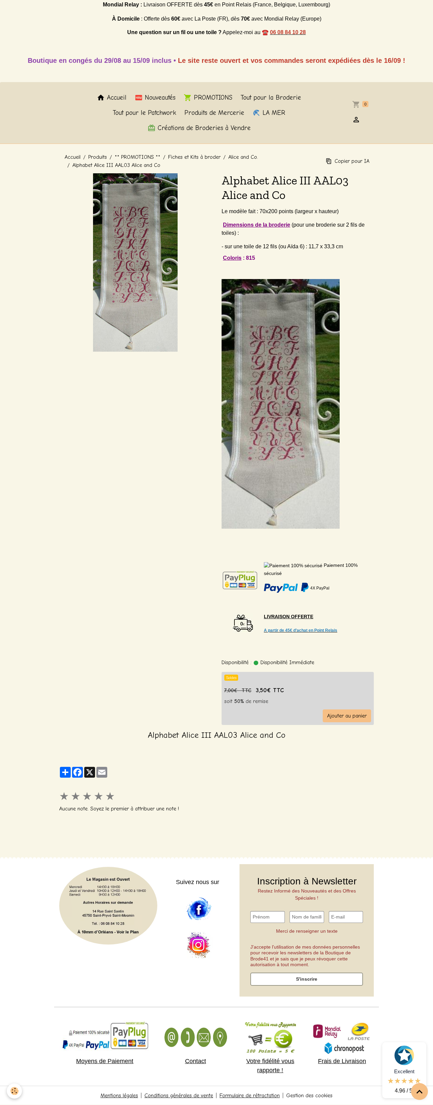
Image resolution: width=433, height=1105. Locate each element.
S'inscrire (306, 979)
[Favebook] (198, 909)
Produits (97, 157)
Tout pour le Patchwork (144, 113)
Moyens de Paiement (104, 1061)
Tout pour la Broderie (271, 97)
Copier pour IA (352, 161)
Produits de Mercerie (214, 113)
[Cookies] (14, 1091)
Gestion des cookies (309, 1096)
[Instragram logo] (198, 945)
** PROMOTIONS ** (137, 157)
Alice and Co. (243, 157)
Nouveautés (159, 97)
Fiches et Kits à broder (194, 157)
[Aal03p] (281, 403)
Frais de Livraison (342, 1061)
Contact (195, 1061)
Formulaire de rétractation (250, 1096)
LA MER (272, 113)
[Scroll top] (419, 1091)
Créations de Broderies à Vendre (203, 128)
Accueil (116, 97)
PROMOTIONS (212, 97)
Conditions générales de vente (178, 1096)
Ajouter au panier (347, 716)
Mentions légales (119, 1096)
